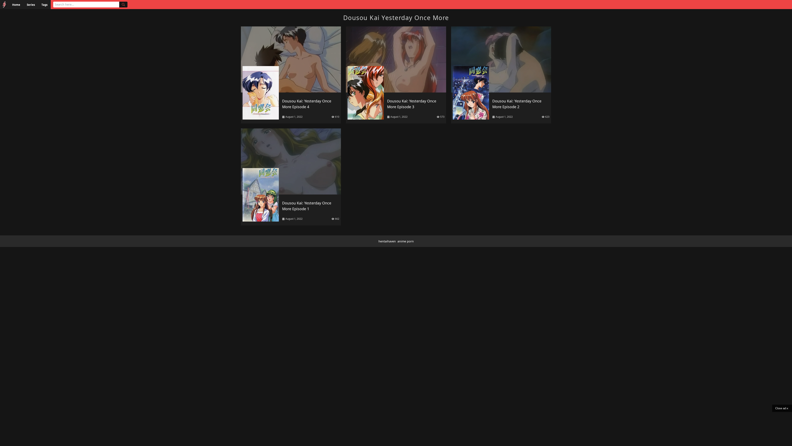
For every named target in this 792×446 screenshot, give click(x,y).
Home (16, 5)
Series (31, 5)
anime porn (405, 241)
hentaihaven (387, 241)
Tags (44, 5)
